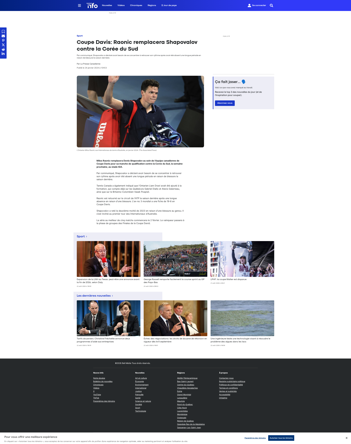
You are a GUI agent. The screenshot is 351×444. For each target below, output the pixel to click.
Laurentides (182, 411)
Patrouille (139, 394)
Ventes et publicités (228, 391)
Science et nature (143, 401)
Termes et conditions (228, 388)
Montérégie (182, 414)
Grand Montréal (184, 394)
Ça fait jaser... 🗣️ (230, 82)
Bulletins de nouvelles (102, 381)
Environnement (141, 384)
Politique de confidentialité (231, 384)
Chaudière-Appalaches (187, 388)
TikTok (96, 398)
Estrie (179, 391)
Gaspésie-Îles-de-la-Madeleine (191, 424)
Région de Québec (185, 421)
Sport (80, 36)
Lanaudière (182, 398)
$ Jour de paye (169, 5)
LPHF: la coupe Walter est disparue (229, 279)
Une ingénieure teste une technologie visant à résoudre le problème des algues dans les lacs (240, 340)
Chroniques (136, 5)
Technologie (140, 411)
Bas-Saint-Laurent (185, 381)
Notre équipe (99, 378)
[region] (175, 438)
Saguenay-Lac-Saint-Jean (189, 427)
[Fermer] (347, 438)
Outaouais (181, 417)
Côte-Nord (182, 408)
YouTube (97, 394)
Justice (138, 391)
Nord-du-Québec (185, 404)
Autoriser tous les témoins (281, 438)
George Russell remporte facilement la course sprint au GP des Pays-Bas (174, 281)
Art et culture (141, 378)
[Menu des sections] (79, 5)
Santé (137, 398)
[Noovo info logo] (92, 5)
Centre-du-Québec (185, 384)
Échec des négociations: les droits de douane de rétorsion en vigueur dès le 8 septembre (175, 340)
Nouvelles (107, 5)
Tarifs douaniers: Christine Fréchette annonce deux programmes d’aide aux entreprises (103, 340)
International (140, 388)
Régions (152, 5)
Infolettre (223, 398)
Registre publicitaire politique (232, 381)
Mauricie (181, 401)
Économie (139, 381)
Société (138, 404)
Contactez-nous (226, 378)
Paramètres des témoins (104, 401)
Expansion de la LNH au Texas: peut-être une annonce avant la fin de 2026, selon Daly (108, 281)
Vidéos (121, 5)
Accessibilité (224, 394)
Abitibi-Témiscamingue (187, 378)
